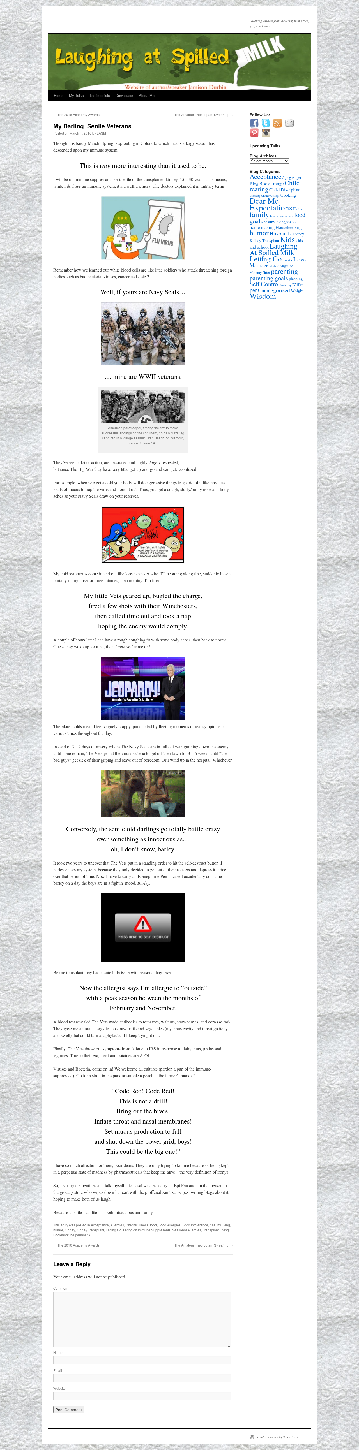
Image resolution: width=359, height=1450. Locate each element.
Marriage (259, 264)
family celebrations (281, 216)
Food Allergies (169, 1224)
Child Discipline (284, 189)
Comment (60, 1288)
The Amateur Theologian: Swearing (203, 114)
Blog (254, 183)
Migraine (286, 265)
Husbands (281, 233)
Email (57, 1370)
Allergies (117, 1224)
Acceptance (100, 1224)
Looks (287, 260)
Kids (287, 239)
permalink (82, 1235)
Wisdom (263, 296)
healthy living (220, 1224)
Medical (274, 266)
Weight (297, 290)
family (259, 214)
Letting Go (113, 1229)
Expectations (271, 207)
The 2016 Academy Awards (76, 114)
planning (296, 278)
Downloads (124, 95)
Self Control (265, 284)
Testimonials (99, 95)
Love (299, 259)
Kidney (70, 1229)
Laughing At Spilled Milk (273, 249)
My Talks (76, 95)
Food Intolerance (195, 1224)
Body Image (271, 183)
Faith (297, 209)
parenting (284, 271)
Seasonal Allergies (186, 1229)
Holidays (291, 222)
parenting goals (269, 278)
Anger (297, 177)
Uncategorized (274, 290)
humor (58, 1229)
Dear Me (264, 200)
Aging (286, 177)
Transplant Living (216, 1229)
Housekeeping (288, 227)
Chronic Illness (137, 1224)
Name (58, 1352)
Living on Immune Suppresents (147, 1229)
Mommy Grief (260, 272)
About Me (147, 95)
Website (59, 1388)
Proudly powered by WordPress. (277, 1437)
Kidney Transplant (90, 1229)
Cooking (288, 195)
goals (256, 221)
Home (58, 95)
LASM (101, 133)
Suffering (285, 285)
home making (262, 227)
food (153, 1224)
